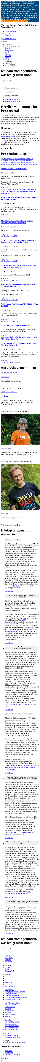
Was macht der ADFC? (13, 540)
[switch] (16, 88)
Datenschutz (9, 1053)
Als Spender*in (10, 1024)
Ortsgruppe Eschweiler (13, 999)
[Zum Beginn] (2, 1060)
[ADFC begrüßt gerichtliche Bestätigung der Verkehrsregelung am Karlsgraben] (20, 217)
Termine (8, 960)
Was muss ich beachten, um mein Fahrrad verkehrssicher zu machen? (22, 647)
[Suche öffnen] (4, 41)
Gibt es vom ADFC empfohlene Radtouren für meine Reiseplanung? (22, 902)
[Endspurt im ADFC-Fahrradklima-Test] (20, 321)
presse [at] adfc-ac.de (8, 136)
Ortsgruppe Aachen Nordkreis (15, 992)
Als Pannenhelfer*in (12, 1029)
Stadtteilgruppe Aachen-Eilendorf (16, 997)
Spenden (8, 33)
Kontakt (8, 1016)
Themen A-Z (9, 971)
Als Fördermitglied (11, 1028)
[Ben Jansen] (9, 373)
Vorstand (8, 1012)
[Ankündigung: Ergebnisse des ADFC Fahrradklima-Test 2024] (20, 300)
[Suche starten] (3, 83)
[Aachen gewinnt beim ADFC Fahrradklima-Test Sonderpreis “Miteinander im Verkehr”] (20, 236)
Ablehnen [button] (4, 21)
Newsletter (8, 35)
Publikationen (9, 1011)
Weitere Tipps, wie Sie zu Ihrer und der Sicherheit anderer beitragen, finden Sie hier (22, 767)
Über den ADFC (10, 1005)
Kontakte (8, 48)
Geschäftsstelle (10, 986)
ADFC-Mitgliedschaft (12, 1022)
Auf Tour (34, 930)
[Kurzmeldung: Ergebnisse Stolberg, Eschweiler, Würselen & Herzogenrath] (20, 280)
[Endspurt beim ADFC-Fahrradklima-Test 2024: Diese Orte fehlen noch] (20, 338)
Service (7, 52)
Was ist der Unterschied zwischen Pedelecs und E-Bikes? (22, 842)
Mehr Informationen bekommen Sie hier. (18, 892)
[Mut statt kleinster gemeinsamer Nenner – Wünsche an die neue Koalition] (20, 191)
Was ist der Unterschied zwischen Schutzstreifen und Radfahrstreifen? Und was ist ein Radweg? (22, 777)
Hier (13, 637)
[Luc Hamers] (9, 392)
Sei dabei (8, 56)
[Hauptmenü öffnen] (6, 41)
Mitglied (16, 586)
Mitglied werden (10, 31)
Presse (7, 58)
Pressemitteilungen (11, 99)
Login (7, 59)
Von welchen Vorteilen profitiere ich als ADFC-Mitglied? (22, 596)
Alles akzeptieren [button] (22, 21)
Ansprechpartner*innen (13, 101)
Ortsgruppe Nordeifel (12, 995)
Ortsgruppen (9, 50)
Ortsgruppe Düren (11, 993)
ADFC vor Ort (10, 1007)
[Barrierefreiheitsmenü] (2, 41)
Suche (7, 65)
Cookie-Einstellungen (12, 1055)
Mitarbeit (8, 1009)
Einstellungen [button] (12, 21)
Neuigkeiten (9, 958)
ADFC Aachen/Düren (12, 46)
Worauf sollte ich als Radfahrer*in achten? (19, 714)
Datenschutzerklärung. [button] (22, 19)
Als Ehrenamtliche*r (12, 1026)
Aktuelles (8, 44)
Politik (7, 54)
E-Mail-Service (10, 982)
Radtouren (8, 962)
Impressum (8, 1051)
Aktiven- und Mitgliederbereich (15, 1042)
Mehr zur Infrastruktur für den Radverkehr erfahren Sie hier (19, 833)
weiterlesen (9, 591)
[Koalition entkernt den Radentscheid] (20, 161)
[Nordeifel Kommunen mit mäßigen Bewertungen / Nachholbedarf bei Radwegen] (20, 261)
